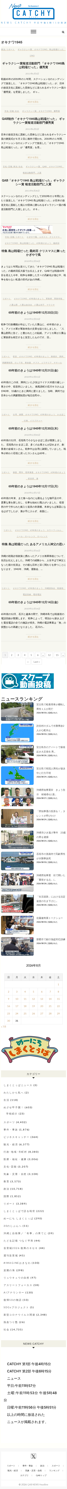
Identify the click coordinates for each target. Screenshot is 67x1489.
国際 (6, 1196)
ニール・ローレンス (26, 536)
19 (33, 1006)
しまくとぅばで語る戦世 (19, 1211)
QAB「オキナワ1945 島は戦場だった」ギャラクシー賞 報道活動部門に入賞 (33, 182)
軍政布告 (58, 298)
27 (41, 1013)
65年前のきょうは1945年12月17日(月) (33, 486)
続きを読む (33, 101)
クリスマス (54, 237)
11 (25, 998)
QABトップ (41, 1475)
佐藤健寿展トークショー (49, 917)
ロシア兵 (19, 362)
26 (33, 1013)
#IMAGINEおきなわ (17, 1262)
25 (25, 1013)
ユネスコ (43, 237)
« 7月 (3, 1026)
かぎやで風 (32, 237)
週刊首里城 (11, 1255)
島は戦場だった (56, 49)
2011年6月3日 (32, 73)
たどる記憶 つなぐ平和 (19, 1240)
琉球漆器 (29, 472)
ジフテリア (46, 362)
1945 (32, 55)
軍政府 (49, 298)
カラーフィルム (54, 530)
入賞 (39, 173)
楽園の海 (9, 1270)
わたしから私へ (14, 1092)
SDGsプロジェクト (16, 1307)
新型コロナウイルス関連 (19, 1314)
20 (41, 1006)
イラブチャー (36, 420)
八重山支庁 (39, 305)
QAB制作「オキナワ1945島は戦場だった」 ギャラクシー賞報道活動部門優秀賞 (33, 120)
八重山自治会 (26, 305)
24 (16, 1013)
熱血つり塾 (11, 1322)
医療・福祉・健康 (15, 1159)
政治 (3, 49)
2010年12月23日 (32, 319)
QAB (44, 166)
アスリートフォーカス (18, 1285)
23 (8, 1013)
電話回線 (27, 594)
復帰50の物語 (13, 1299)
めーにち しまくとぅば (19, 1218)
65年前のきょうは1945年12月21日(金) (33, 370)
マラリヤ (51, 305)
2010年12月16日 (32, 550)
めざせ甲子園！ (14, 1107)
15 (57, 654)
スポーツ (9, 1122)
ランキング (54, 1470)
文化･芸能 (9, 111)
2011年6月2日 (32, 129)
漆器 (15, 472)
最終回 (56, 243)
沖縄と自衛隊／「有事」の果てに (25, 1233)
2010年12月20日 (32, 435)
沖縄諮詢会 (50, 588)
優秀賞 (57, 111)
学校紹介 (12, 1113)
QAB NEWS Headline (37, 1484)
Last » (37, 661)
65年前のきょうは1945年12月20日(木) (33, 428)
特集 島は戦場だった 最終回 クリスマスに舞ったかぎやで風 (33, 253)
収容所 (31, 478)
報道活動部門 (29, 173)
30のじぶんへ (13, 1225)
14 (50, 998)
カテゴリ (24, 1475)
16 (8, 1006)
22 (58, 1006)
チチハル (58, 362)
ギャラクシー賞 (25, 49)
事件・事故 (11, 1129)
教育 (6, 1181)
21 (50, 1006)
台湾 (15, 414)
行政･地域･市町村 (15, 1151)
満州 (61, 356)
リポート (10, 49)
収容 (15, 356)
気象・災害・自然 (15, 1173)
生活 (6, 1099)
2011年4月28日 (32, 190)
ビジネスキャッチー (17, 1136)
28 (50, 1013)
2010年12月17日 (32, 492)
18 (25, 1006)
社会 (17, 111)
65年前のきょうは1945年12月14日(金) (33, 602)
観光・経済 (11, 1144)
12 (49, 654)
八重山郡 (13, 305)
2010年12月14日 (32, 608)
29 (58, 1013)
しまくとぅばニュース (18, 1085)
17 (16, 1006)
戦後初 (60, 588)
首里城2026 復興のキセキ (21, 1248)
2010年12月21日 (32, 377)
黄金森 (28, 362)
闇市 (21, 472)
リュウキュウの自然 (17, 1277)
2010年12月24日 (32, 261)
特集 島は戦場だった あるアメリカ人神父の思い (33, 544)
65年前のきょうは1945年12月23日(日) (33, 312)
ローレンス (42, 536)
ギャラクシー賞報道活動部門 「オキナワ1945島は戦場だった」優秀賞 (33, 65)
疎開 (21, 414)
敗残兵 (54, 356)
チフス (36, 362)
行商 (26, 420)
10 (16, 998)
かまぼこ (61, 414)
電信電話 (37, 594)
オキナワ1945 (40, 49)
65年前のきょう (43, 243)
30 (8, 1020)
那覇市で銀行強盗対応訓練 (50, 939)
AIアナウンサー (14, 1292)
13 (41, 998)
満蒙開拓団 (7, 362)
